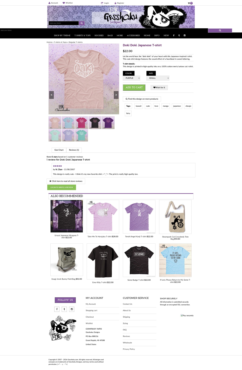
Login (106, 3)
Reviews (126, 336)
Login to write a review (61, 187)
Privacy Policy (129, 349)
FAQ (125, 330)
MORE (120, 36)
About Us (127, 310)
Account (54, 3)
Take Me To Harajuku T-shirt (100, 237)
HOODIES (99, 36)
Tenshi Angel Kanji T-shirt (135, 237)
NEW (166, 36)
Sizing (125, 323)
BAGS (110, 36)
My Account (91, 304)
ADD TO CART (134, 87)
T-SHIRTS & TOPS (82, 36)
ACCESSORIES (133, 36)
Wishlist (69, 3)
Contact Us (127, 304)
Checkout (90, 317)
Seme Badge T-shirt (136, 280)
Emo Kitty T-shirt (99, 282)
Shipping (126, 317)
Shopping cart (91, 310)
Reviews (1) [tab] (74, 150)
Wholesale (127, 343)
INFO (157, 36)
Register (120, 3)
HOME (147, 36)
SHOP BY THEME (62, 36)
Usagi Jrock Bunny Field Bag (63, 279)
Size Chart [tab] (59, 150)
